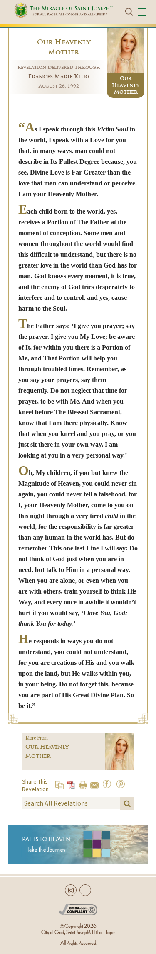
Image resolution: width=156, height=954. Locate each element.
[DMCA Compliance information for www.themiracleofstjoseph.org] (78, 908)
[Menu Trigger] (143, 11)
